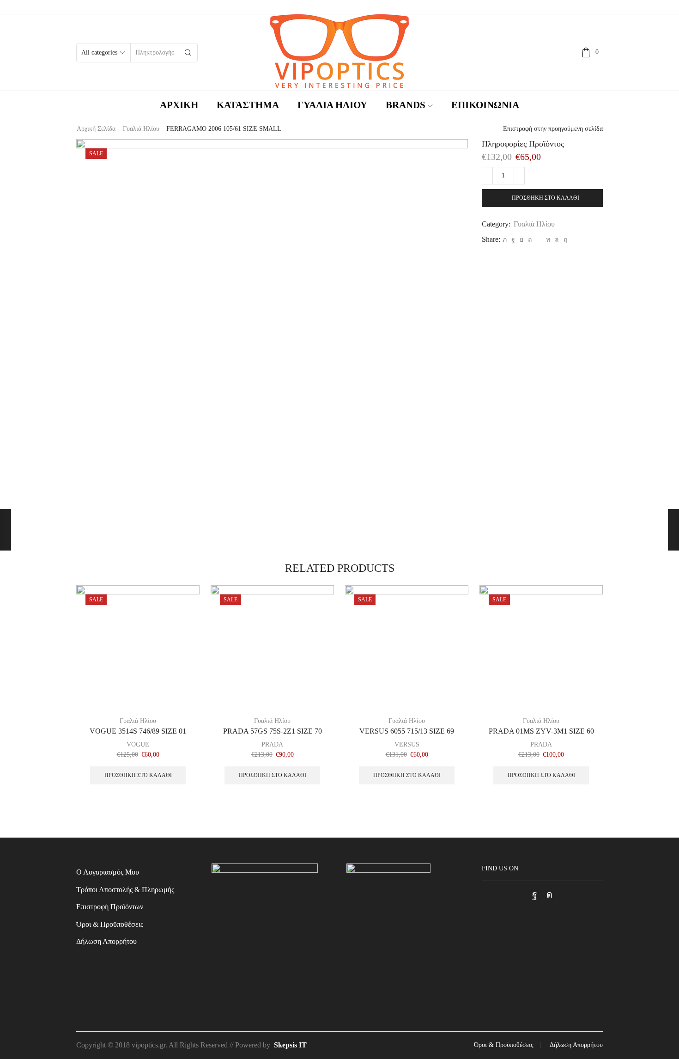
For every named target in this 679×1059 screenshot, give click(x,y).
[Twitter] (504, 239)
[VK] (521, 239)
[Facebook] (513, 239)
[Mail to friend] (539, 239)
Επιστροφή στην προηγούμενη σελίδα (553, 128)
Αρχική (179, 104)
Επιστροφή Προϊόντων (109, 907)
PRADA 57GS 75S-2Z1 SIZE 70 (272, 731)
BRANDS (405, 104)
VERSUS (406, 744)
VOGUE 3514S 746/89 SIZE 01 (138, 731)
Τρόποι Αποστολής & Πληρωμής (125, 890)
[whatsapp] (556, 239)
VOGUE (138, 744)
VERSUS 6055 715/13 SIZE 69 (406, 731)
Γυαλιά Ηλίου (332, 104)
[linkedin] (548, 239)
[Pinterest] (530, 239)
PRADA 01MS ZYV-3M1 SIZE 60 (541, 731)
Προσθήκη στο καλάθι (545, 198)
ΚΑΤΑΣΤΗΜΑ (248, 104)
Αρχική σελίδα (96, 128)
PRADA (272, 744)
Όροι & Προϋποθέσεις (109, 924)
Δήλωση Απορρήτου (106, 941)
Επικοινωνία (485, 104)
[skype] (564, 239)
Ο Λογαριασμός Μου (107, 872)
